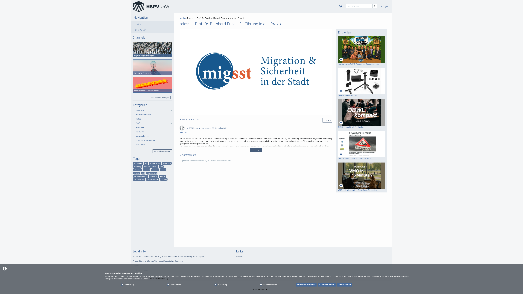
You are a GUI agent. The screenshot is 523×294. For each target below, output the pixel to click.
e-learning (167, 163)
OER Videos (140, 30)
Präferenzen (176, 284)
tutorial (162, 176)
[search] (359, 6)
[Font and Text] (340, 6)
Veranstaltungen (143, 136)
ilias (161, 167)
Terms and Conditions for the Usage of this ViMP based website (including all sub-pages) (168, 256)
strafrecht (153, 176)
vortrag (164, 179)
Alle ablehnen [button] (344, 284)
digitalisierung (155, 163)
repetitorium (152, 173)
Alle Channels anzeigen (160, 97)
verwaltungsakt (153, 179)
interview (137, 170)
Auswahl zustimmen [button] (306, 284)
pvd (143, 173)
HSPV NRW (140, 144)
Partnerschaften (270, 284)
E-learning (140, 110)
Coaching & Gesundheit (145, 140)
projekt (136, 173)
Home (138, 24)
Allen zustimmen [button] (326, 284)
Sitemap (239, 256)
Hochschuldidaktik (143, 114)
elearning (137, 167)
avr (146, 163)
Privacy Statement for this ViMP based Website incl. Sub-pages (158, 261)
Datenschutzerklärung (159, 279)
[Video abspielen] (256, 72)
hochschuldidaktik (150, 167)
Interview (140, 132)
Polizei (138, 119)
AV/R (138, 123)
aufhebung (138, 163)
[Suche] (374, 6)
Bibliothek (140, 127)
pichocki (147, 170)
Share (328, 120)
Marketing (222, 284)
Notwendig (129, 284)
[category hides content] (170, 110)
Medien (183, 18)
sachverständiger (140, 176)
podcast (155, 170)
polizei (163, 170)
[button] (152, 24)
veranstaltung (139, 179)
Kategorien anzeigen (162, 151)
